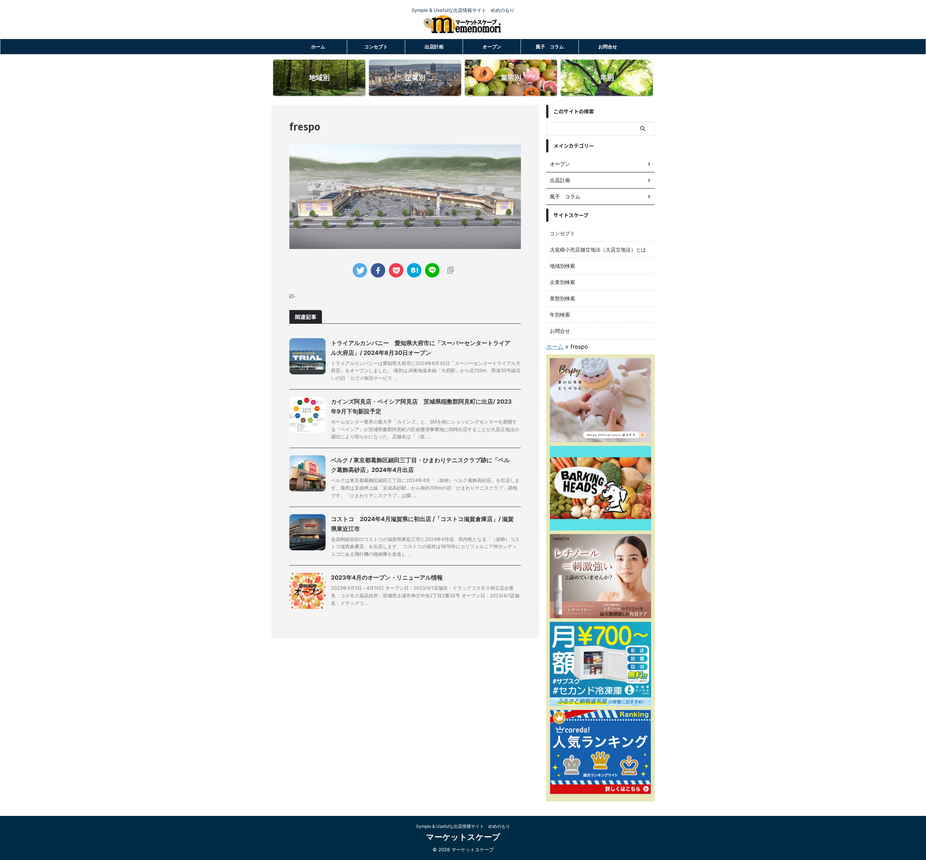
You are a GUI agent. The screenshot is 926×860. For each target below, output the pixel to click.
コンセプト (376, 47)
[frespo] (414, 270)
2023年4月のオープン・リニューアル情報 (387, 577)
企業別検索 (562, 282)
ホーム (318, 47)
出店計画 (434, 47)
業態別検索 (562, 298)
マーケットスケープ (463, 837)
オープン (492, 47)
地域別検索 (562, 266)
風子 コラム (550, 47)
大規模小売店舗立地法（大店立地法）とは (598, 249)
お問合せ (607, 47)
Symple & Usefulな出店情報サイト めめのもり (463, 826)
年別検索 (560, 314)
